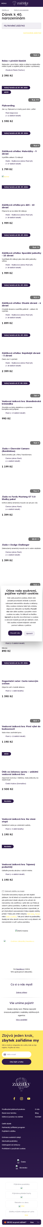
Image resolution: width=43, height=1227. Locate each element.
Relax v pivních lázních (14, 60)
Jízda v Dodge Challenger (15, 544)
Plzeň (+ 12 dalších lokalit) (15, 736)
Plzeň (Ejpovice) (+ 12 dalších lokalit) (13, 114)
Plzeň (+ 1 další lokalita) (15, 691)
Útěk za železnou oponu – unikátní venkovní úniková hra (20, 773)
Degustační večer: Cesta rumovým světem (20, 682)
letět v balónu (11, 917)
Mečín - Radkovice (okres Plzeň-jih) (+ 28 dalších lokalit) (19, 216)
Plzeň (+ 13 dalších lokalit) (15, 413)
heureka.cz (20, 969)
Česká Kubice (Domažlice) (16, 784)
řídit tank (30, 914)
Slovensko (23, 1168)
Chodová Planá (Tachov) (15, 70)
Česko (23, 1162)
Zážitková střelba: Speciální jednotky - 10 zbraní (21, 254)
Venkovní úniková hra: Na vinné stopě (18, 820)
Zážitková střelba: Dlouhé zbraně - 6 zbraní (21, 304)
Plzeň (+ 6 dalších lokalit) (15, 874)
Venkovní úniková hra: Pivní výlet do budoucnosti (21, 727)
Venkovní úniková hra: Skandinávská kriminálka (21, 402)
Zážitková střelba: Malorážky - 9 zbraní (19, 152)
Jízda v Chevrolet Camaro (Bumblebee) (15, 449)
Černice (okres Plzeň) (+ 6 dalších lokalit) (14, 459)
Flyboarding (8, 105)
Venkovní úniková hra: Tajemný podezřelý (18, 865)
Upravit (29, 633)
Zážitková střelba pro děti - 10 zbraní (18, 206)
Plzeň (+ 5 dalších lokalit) (15, 643)
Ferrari (37, 914)
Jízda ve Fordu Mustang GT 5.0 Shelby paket (19, 498)
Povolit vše (15, 633)
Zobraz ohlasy (21, 992)
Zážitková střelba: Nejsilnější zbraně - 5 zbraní (21, 354)
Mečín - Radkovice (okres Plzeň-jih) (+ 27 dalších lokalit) (19, 162)
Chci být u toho (16, 1062)
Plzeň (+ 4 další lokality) (15, 829)
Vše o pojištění (21, 1020)
